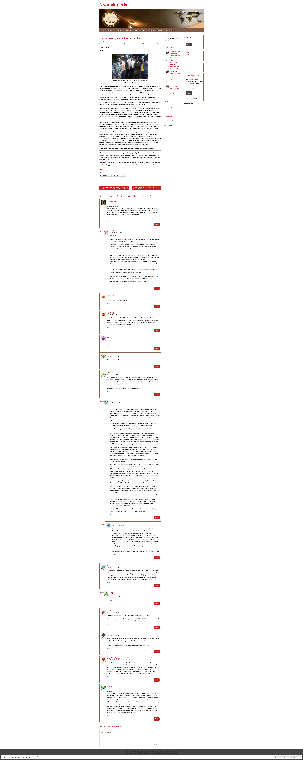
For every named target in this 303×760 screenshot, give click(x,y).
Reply (156, 224)
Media (135, 30)
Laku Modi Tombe (113, 658)
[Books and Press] (153, 752)
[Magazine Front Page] (176, 752)
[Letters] (164, 752)
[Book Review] (138, 752)
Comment (155, 744)
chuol (109, 634)
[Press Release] (157, 752)
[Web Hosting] (134, 752)
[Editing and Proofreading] (146, 752)
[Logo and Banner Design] (149, 752)
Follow (188, 93)
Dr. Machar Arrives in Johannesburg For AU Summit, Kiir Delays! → (145, 188)
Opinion (103, 36)
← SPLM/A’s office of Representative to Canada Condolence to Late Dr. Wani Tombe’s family (114, 188)
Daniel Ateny (111, 355)
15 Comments (111, 41)
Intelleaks (159, 30)
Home (102, 30)
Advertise (151, 30)
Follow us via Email (192, 75)
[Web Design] (130, 752)
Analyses (128, 30)
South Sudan (110, 30)
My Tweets (188, 69)
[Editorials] (172, 752)
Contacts (120, 30)
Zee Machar (111, 201)
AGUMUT (110, 295)
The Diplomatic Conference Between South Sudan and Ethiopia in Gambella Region (175, 75)
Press (171, 30)
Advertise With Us (171, 101)
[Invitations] (168, 752)
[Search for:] (194, 42)
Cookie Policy (31, 757)
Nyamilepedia (114, 4)
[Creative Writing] (142, 752)
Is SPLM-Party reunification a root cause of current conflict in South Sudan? (174, 90)
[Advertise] (127, 752)
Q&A (166, 30)
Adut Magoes (112, 566)
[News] (161, 752)
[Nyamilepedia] (151, 18)
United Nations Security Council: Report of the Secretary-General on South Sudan (174, 64)
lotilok (109, 337)
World (142, 30)
